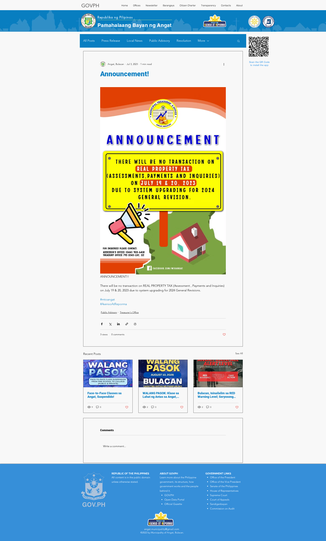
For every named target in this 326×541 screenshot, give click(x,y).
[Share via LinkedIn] (118, 324)
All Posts (89, 41)
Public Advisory (159, 41)
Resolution (184, 41)
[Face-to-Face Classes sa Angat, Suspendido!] (107, 373)
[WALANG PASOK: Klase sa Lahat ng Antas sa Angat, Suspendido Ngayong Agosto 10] (163, 373)
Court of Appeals (219, 499)
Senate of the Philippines (224, 486)
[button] (238, 40)
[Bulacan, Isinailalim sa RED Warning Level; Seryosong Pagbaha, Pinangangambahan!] (218, 373)
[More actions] (224, 64)
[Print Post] (135, 324)
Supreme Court (218, 495)
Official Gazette (173, 504)
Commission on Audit (222, 508)
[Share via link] (126, 324)
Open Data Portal (174, 499)
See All (239, 353)
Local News (134, 41)
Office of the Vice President (225, 481)
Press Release (111, 41)
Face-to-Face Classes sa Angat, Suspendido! (104, 394)
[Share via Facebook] (101, 324)
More (201, 41)
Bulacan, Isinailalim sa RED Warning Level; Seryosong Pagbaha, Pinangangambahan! (216, 394)
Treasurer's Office (129, 312)
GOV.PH (169, 495)
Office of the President (222, 477)
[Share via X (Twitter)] (110, 324)
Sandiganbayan (218, 504)
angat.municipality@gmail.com (161, 529)
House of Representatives (224, 490)
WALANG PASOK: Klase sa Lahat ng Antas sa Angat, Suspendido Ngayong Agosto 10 (162, 394)
